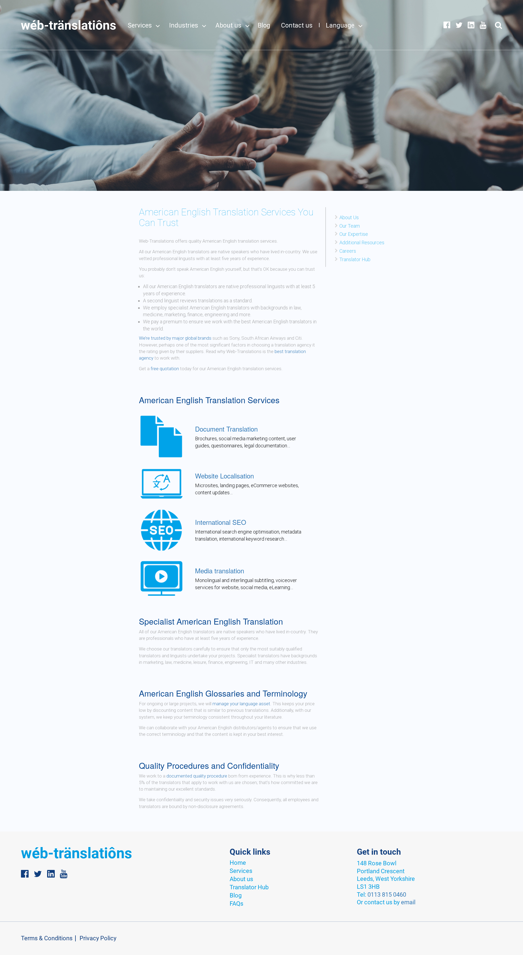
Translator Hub (354, 259)
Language (340, 25)
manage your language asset (241, 703)
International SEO (220, 522)
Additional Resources (361, 242)
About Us (349, 217)
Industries (183, 25)
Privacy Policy (98, 938)
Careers (347, 251)
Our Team (349, 226)
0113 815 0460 (386, 894)
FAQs (236, 903)
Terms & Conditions (46, 938)
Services (140, 25)
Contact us (296, 25)
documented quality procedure (196, 776)
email (408, 902)
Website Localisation (224, 475)
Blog (264, 25)
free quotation (165, 368)
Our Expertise (353, 234)
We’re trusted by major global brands (175, 338)
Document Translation (226, 428)
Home (238, 862)
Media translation (219, 570)
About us (228, 25)
